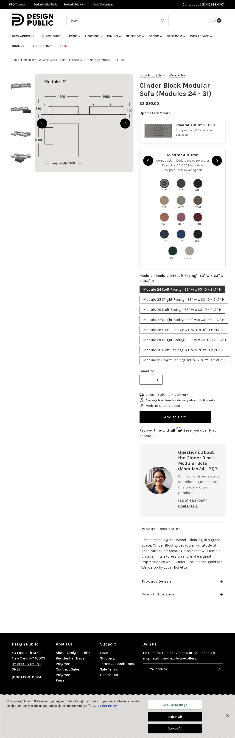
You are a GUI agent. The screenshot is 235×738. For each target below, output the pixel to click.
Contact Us (190, 4)
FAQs (104, 653)
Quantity (147, 371)
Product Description (161, 529)
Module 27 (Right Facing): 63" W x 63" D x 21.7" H (183, 319)
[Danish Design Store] (103, 4)
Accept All (175, 728)
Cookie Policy (107, 705)
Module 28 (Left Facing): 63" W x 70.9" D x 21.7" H (184, 330)
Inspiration (42, 46)
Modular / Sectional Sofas (40, 60)
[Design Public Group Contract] (17, 4)
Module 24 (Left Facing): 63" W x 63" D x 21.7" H (182, 289)
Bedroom (174, 36)
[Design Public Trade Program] (45, 4)
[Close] (228, 716)
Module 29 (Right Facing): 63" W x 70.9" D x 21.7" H (185, 340)
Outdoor (133, 36)
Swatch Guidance (158, 594)
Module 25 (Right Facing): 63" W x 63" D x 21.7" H (183, 299)
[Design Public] (74, 4)
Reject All (175, 716)
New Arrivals (23, 36)
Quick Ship (51, 36)
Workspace (199, 36)
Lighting (92, 36)
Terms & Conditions (117, 664)
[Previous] (42, 123)
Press (60, 680)
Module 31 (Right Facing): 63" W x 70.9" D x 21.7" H (185, 360)
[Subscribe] (217, 669)
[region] (84, 123)
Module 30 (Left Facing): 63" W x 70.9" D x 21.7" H (184, 350)
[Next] (125, 123)
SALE (63, 46)
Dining (112, 36)
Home (15, 60)
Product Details (157, 581)
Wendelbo (177, 75)
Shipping (107, 658)
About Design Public (73, 653)
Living (72, 36)
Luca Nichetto (151, 75)
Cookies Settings (175, 705)
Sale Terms (109, 669)
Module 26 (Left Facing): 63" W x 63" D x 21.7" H (182, 309)
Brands (18, 46)
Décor (154, 36)
